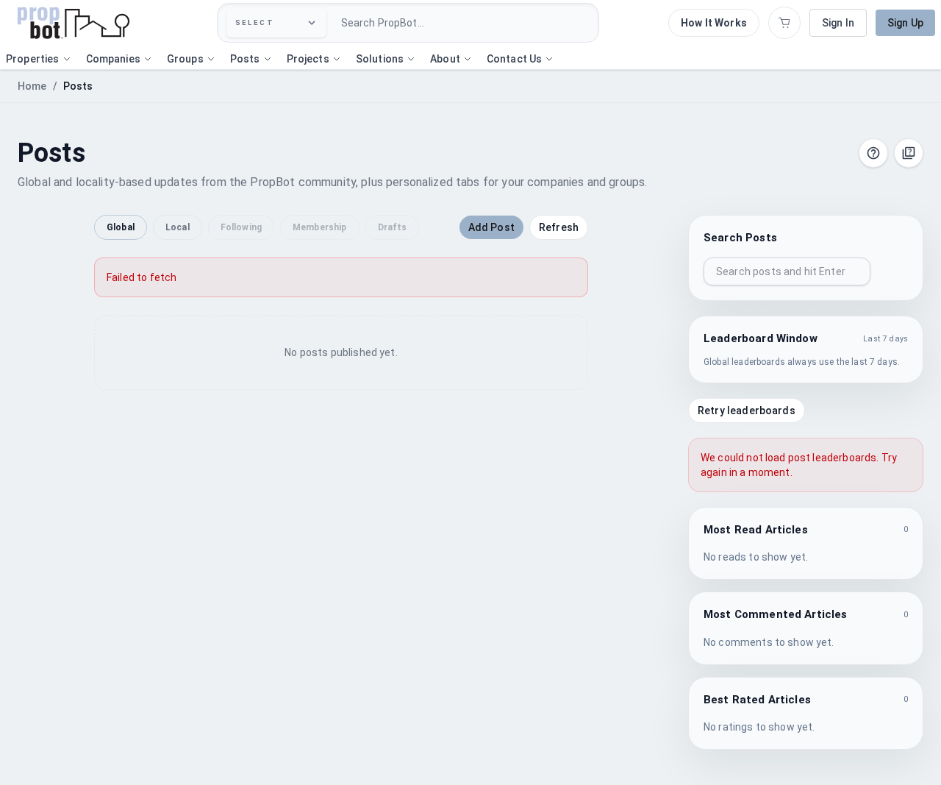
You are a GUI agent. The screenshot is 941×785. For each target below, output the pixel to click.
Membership (320, 227)
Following (241, 227)
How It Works (714, 23)
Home (32, 86)
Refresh (559, 227)
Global (121, 227)
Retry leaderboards (746, 410)
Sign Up (905, 23)
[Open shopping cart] (784, 23)
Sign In (838, 23)
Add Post (491, 227)
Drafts (392, 227)
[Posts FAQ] (908, 153)
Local (177, 227)
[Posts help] (873, 153)
